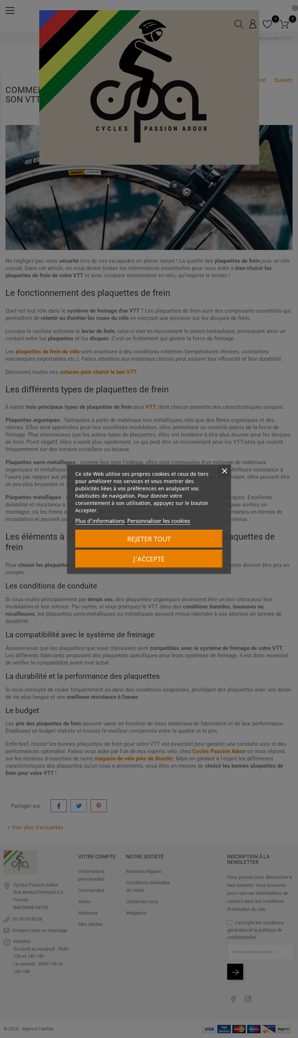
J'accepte (149, 559)
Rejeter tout (149, 538)
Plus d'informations (100, 520)
